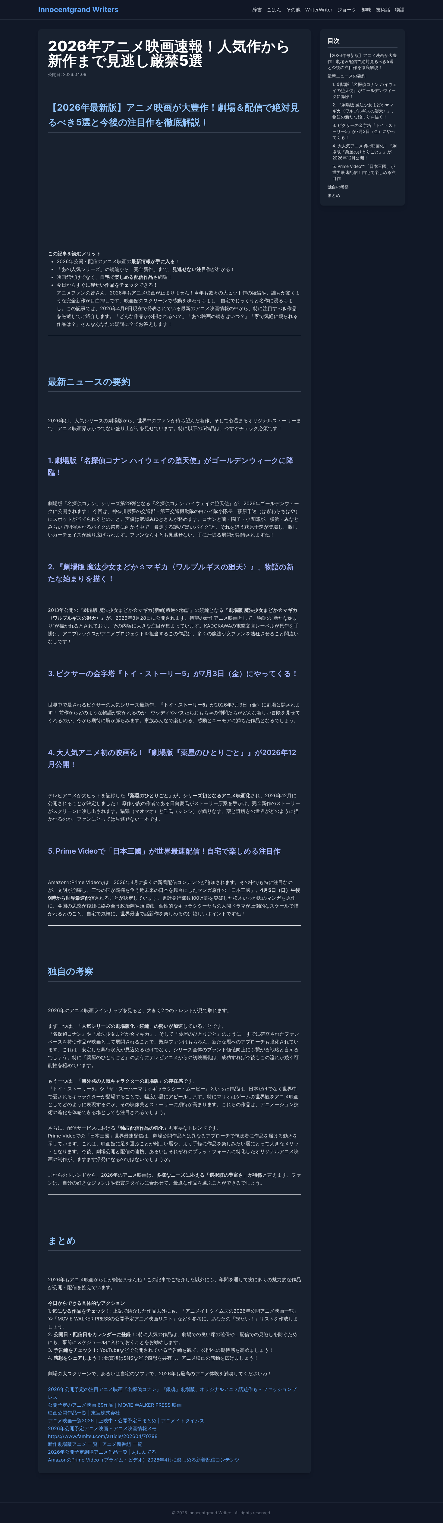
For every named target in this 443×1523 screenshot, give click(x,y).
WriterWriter (318, 10)
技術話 (383, 10)
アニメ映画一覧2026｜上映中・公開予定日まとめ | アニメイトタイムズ (126, 1421)
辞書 (257, 10)
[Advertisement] (174, 199)
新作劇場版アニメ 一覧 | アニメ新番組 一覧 (95, 1444)
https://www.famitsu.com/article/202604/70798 (103, 1436)
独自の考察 (338, 186)
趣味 (366, 10)
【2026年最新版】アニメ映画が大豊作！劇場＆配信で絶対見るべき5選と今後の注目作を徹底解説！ (362, 61)
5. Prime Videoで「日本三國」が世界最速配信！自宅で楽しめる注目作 (364, 172)
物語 (400, 10)
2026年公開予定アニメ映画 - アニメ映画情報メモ (102, 1428)
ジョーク (347, 10)
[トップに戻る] (430, 1510)
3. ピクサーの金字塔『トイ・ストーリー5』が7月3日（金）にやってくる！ (364, 131)
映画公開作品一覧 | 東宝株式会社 (84, 1413)
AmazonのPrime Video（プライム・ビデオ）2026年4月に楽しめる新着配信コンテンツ (144, 1460)
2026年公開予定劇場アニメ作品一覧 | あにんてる (102, 1452)
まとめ (334, 195)
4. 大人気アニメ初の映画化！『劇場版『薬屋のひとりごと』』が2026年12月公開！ (364, 151)
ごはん (274, 10)
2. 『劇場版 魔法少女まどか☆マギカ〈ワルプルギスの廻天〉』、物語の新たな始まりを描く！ (364, 110)
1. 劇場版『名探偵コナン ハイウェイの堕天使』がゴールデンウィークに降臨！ (364, 90)
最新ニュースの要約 (347, 75)
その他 (293, 10)
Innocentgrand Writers (78, 9)
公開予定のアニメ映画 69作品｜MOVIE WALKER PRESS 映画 (115, 1405)
